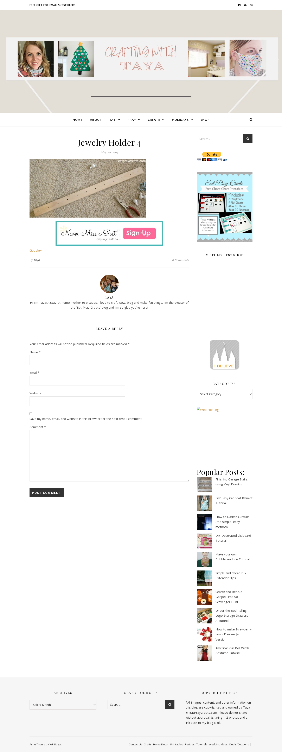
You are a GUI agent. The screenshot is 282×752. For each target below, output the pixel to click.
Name (35, 352)
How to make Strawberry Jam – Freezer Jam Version (234, 634)
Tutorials (201, 744)
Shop (205, 119)
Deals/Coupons (239, 744)
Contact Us (135, 744)
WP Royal (55, 744)
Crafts (148, 744)
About (96, 119)
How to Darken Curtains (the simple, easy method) (233, 522)
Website (35, 393)
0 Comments (180, 260)
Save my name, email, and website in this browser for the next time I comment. (86, 419)
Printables (176, 744)
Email (34, 372)
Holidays (180, 119)
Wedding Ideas (218, 744)
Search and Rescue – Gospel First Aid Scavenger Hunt (230, 597)
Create (154, 119)
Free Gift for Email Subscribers (53, 5)
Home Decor (161, 744)
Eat (112, 119)
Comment (38, 427)
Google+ (36, 250)
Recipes (190, 744)
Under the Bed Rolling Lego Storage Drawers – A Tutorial (233, 615)
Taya (37, 260)
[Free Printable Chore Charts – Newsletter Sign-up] (224, 207)
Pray (132, 119)
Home (78, 119)
